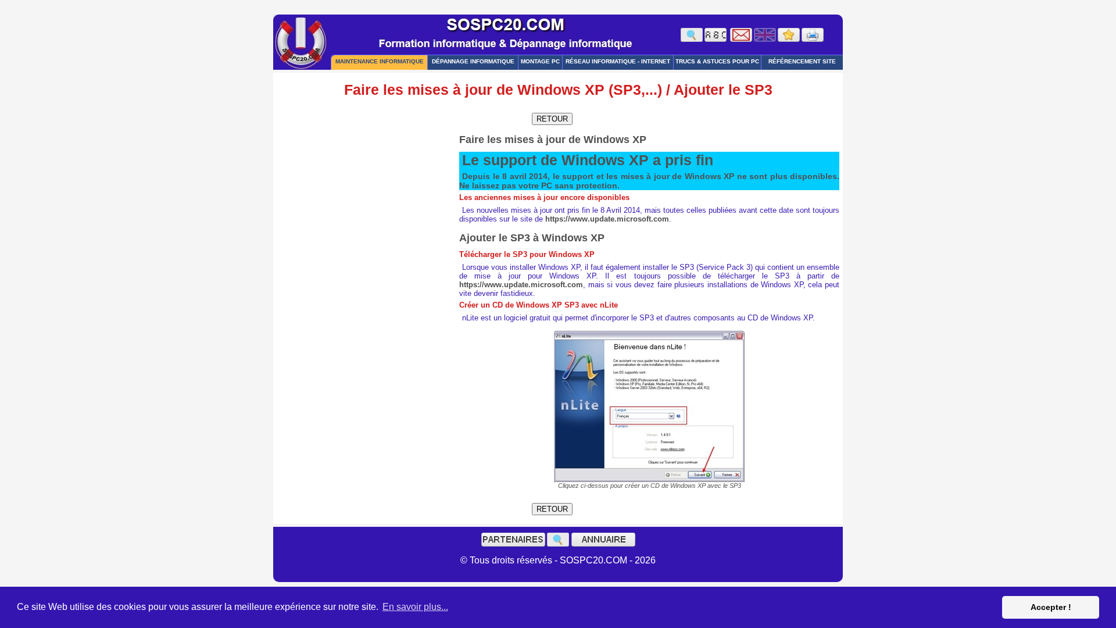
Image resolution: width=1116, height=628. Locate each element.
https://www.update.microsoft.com (607, 219)
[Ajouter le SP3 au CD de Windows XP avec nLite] (649, 406)
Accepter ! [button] (1051, 607)
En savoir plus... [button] (415, 607)
